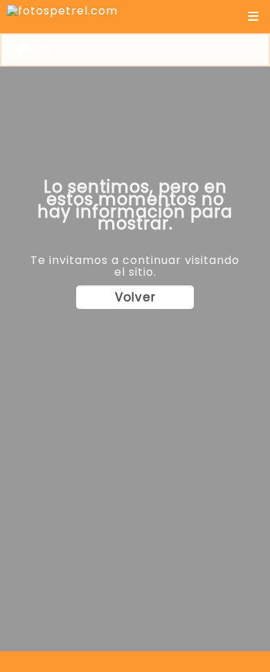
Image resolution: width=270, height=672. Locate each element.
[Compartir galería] (45, 50)
